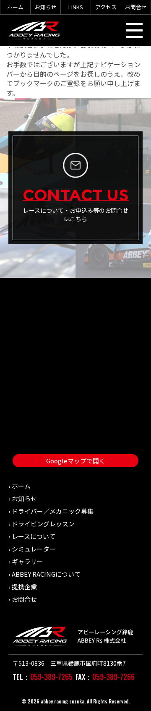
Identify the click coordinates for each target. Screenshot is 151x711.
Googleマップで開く (75, 460)
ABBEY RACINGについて (46, 574)
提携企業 (24, 586)
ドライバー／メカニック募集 (53, 511)
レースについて (33, 536)
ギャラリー (27, 561)
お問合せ (136, 7)
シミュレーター (34, 548)
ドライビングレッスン (43, 523)
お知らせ (46, 7)
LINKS (75, 7)
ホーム (15, 7)
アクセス (106, 7)
